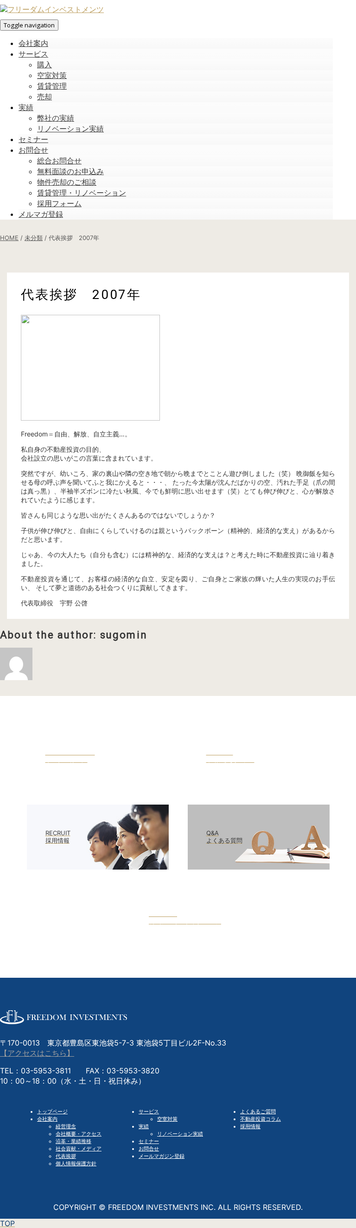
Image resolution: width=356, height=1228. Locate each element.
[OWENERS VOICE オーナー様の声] (98, 786)
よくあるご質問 (258, 1111)
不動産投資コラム (260, 1119)
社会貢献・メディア (79, 1148)
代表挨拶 (66, 1156)
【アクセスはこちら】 (37, 1053)
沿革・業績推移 (73, 1141)
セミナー (149, 1141)
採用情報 (250, 1126)
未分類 (34, 237)
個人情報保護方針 (76, 1163)
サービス (149, 1111)
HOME (9, 237)
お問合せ (149, 1148)
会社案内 (47, 1119)
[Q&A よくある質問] (259, 866)
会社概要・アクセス (79, 1134)
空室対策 (167, 1119)
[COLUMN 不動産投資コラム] (259, 786)
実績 (144, 1126)
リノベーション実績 (180, 1134)
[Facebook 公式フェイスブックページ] (178, 947)
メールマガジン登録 (161, 1156)
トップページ (52, 1111)
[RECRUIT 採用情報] (98, 866)
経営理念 (66, 1126)
